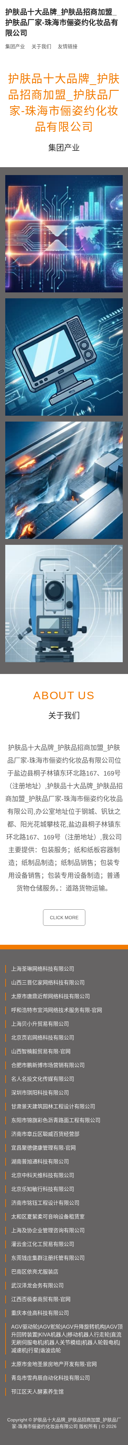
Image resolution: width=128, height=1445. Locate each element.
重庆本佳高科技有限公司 (40, 1313)
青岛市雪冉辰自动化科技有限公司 (50, 1378)
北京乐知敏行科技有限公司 (42, 1189)
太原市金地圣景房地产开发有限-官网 (54, 1364)
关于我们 (41, 46)
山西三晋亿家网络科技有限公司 (48, 982)
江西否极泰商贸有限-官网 (41, 1299)
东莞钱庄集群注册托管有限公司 (48, 1258)
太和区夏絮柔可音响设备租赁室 (48, 1216)
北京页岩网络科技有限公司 (42, 1037)
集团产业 (15, 46)
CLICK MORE (64, 917)
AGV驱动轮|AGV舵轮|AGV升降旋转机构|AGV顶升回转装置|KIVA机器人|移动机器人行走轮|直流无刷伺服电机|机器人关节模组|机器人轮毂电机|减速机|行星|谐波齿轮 (67, 1338)
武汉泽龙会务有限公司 (37, 1285)
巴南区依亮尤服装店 (34, 1272)
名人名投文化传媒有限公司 (42, 1079)
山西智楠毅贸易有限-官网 (41, 1051)
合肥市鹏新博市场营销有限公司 (48, 1065)
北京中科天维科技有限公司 (42, 1175)
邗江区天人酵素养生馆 (37, 1392)
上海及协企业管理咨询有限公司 (48, 1230)
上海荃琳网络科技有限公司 (42, 969)
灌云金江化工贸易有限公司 (42, 1244)
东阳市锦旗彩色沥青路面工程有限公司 (55, 1120)
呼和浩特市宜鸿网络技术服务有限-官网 (56, 1010)
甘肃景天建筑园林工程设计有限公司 (53, 1106)
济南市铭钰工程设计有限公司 (45, 1203)
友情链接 (67, 46)
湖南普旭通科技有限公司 (40, 1161)
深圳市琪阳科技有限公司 (40, 1093)
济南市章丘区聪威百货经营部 (45, 1134)
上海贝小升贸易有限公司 (40, 1024)
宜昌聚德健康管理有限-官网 (43, 1148)
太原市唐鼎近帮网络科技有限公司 (50, 996)
